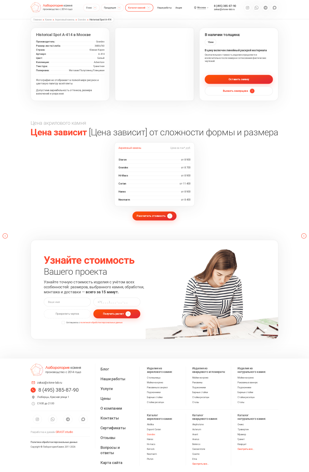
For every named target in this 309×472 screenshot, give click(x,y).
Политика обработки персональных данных (54, 442)
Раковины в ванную (248, 382)
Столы (195, 402)
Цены (105, 398)
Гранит (241, 439)
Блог (104, 369)
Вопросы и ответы (110, 450)
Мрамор (242, 434)
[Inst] (247, 8)
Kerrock (150, 449)
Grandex (82, 19)
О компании (111, 408)
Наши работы (164, 7)
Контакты (109, 418)
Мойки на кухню (155, 382)
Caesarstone (198, 449)
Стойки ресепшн (155, 402)
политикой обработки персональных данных (101, 322)
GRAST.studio (64, 432)
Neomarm (152, 454)
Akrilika (150, 424)
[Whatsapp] (256, 8)
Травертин (243, 429)
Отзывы (107, 438)
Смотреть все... (200, 464)
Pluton (150, 459)
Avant (195, 434)
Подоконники (153, 392)
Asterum (196, 429)
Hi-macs (151, 444)
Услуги (106, 389)
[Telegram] (265, 8)
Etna (194, 459)
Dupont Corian (154, 429)
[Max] (274, 8)
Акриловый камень (65, 19)
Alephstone (198, 424)
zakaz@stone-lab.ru (224, 9)
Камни (48, 19)
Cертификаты (113, 428)
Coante (196, 454)
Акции (178, 7)
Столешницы (153, 377)
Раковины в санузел (157, 387)
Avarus (195, 439)
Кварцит (242, 444)
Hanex (150, 439)
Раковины (197, 382)
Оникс (241, 424)
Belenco (196, 444)
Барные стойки (155, 397)
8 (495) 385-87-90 (225, 6)
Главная (37, 19)
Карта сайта (111, 462)
